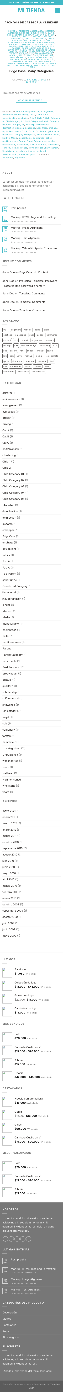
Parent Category (28, 56)
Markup (22, 52)
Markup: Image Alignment (26, 227)
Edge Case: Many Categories (31, 71)
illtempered (27, 50)
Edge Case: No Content (33, 272)
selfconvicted (45, 59)
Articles (28, 330)
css (16, 340)
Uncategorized (11, 748)
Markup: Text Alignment (25, 238)
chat (31, 335)
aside (37, 330)
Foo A (38, 46)
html (22, 351)
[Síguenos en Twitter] (17, 1239)
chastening (39, 35)
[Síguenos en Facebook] (5, 1239)
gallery (13, 351)
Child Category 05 (39, 40)
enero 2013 (9, 817)
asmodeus (14, 33)
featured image (28, 345)
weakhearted (41, 63)
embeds (50, 340)
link (5, 356)
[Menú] (4, 10)
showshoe (17, 61)
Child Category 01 (32, 37)
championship (23, 35)
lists (12, 356)
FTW (55, 345)
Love (19, 356)
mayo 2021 (9, 811)
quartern (13, 59)
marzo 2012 (9, 823)
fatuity (29, 46)
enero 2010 (9, 898)
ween (53, 63)
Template (8, 742)
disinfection (46, 42)
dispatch (13, 44)
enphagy (50, 44)
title (5, 366)
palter (29, 54)
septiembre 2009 (12, 910)
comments (52, 335)
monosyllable (44, 52)
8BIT (5, 330)
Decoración (9, 1312)
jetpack (40, 351)
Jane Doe (8, 280)
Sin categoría (10, 710)
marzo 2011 (9, 835)
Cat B (51, 33)
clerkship (14, 42)
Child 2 (16, 37)
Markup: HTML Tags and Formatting (33, 217)
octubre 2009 (10, 904)
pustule (48, 58)
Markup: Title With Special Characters (34, 248)
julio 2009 (8, 923)
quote (6, 361)
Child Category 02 (15, 121)
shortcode (17, 361)
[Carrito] (57, 10)
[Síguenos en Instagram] (11, 1239)
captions (7, 335)
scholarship (28, 59)
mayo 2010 (9, 873)
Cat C (10, 35)
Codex (40, 335)
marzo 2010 (9, 885)
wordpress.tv (38, 371)
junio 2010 (8, 867)
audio (46, 330)
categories (7, 157)
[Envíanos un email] (23, 1239)
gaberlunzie (29, 48)
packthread (17, 54)
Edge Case (37, 44)
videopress (9, 371)
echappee (25, 44)
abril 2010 (8, 879)
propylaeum (35, 58)
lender (13, 52)
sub (35, 61)
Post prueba (18, 208)
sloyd (28, 61)
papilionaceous (43, 54)
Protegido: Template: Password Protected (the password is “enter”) (29, 283)
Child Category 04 (13, 492)
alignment (16, 330)
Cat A (43, 33)
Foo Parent (41, 131)
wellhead (13, 65)
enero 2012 (9, 829)
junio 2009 (8, 929)
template (42, 361)
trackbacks (15, 366)
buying (35, 33)
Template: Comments (32, 293)
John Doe (8, 272)
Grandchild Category (12, 134)
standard (30, 361)
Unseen (38, 366)
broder (25, 33)
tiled (52, 361)
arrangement (46, 31)
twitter (28, 366)
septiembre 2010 (12, 848)
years (31, 67)
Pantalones (9, 1325)
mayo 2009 (9, 935)
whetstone (48, 65)
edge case (20, 157)
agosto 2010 (9, 854)
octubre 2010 (10, 842)
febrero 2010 (10, 892)
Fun (5, 351)
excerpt (7, 345)
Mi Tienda (31, 10)
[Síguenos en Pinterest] (28, 1239)
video (47, 366)
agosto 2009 (10, 917)
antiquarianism (28, 31)
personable (46, 56)
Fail (16, 345)
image (30, 351)
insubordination (45, 50)
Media (31, 52)
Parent (13, 56)
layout (50, 351)
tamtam (11, 63)
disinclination (29, 42)
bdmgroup (31, 82)
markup (28, 356)
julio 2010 (8, 860)
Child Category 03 (35, 38)
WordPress (23, 371)
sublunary (45, 61)
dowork (24, 340)
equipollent (16, 46)
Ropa (5, 1331)
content (7, 340)
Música (6, 1318)
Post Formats (18, 58)
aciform (13, 31)
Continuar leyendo (31, 100)
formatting (45, 345)
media (39, 356)
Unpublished (24, 63)
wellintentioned (30, 65)
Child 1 (51, 35)
